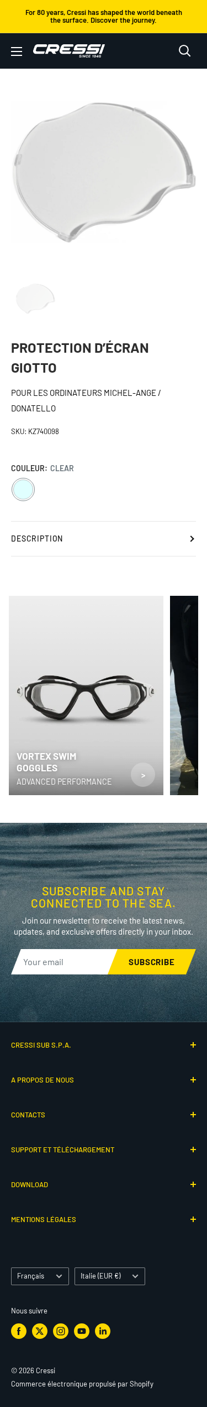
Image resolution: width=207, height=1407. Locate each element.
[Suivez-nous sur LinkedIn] (102, 1331)
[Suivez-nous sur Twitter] (39, 1331)
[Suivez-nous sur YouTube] (81, 1331)
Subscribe (152, 962)
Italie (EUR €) (100, 1275)
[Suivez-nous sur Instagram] (60, 1331)
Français (30, 1275)
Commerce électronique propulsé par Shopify (82, 1383)
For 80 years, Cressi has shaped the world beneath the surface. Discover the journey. (103, 16)
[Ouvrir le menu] (16, 51)
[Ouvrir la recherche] (185, 51)
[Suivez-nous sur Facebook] (18, 1331)
